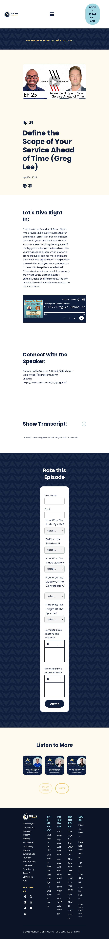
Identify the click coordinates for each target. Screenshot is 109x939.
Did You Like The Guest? (53, 541)
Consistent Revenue (49, 862)
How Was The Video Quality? (55, 560)
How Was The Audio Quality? (55, 522)
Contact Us (70, 914)
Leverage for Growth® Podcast (70, 843)
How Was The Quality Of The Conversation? (55, 584)
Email (47, 509)
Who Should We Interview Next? (53, 670)
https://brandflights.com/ (43, 375)
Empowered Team (49, 898)
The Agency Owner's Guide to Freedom (70, 874)
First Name (50, 495)
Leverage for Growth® (49, 842)
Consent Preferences (80, 910)
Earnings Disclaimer (80, 850)
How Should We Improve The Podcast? (53, 633)
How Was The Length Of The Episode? (54, 609)
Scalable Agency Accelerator (59, 843)
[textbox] (54, 654)
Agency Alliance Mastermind (59, 871)
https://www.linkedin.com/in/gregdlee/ (45, 382)
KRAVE (77, 931)
